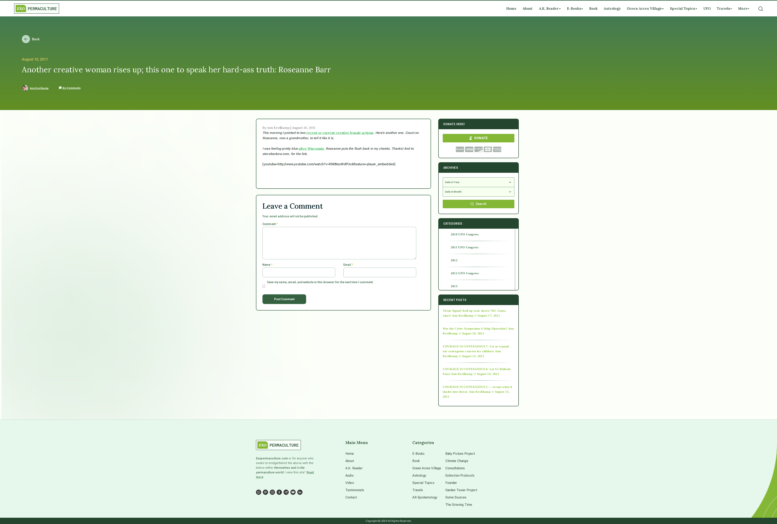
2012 (454, 260)
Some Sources (456, 497)
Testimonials (354, 490)
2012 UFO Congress (465, 273)
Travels (417, 490)
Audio (349, 475)
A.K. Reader (354, 468)
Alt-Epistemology (424, 497)
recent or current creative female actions (340, 133)
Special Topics (423, 483)
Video (349, 483)
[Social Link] (258, 492)
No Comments (71, 88)
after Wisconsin (311, 148)
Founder (451, 483)
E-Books (418, 454)
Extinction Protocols (459, 475)
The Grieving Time (458, 505)
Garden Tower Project (461, 490)
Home (349, 454)
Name (267, 264)
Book (416, 461)
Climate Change (456, 461)
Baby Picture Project (460, 454)
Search (481, 204)
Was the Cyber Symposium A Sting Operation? (475, 328)
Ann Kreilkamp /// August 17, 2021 (476, 315)
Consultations (455, 468)
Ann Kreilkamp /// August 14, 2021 (475, 374)
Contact (351, 497)
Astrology (419, 475)
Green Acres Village (426, 468)
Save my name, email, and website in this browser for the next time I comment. (320, 282)
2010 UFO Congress (465, 234)
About (349, 461)
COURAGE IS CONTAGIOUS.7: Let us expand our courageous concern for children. (476, 349)
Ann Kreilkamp (39, 88)
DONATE (481, 138)
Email (348, 264)
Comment (270, 224)
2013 (454, 286)
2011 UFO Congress (465, 247)
